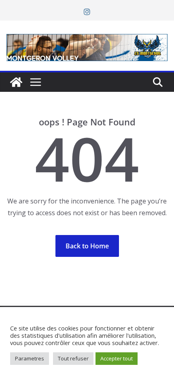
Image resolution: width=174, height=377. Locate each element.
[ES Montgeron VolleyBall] (16, 82)
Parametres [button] (29, 358)
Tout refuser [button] (73, 358)
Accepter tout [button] (116, 358)
